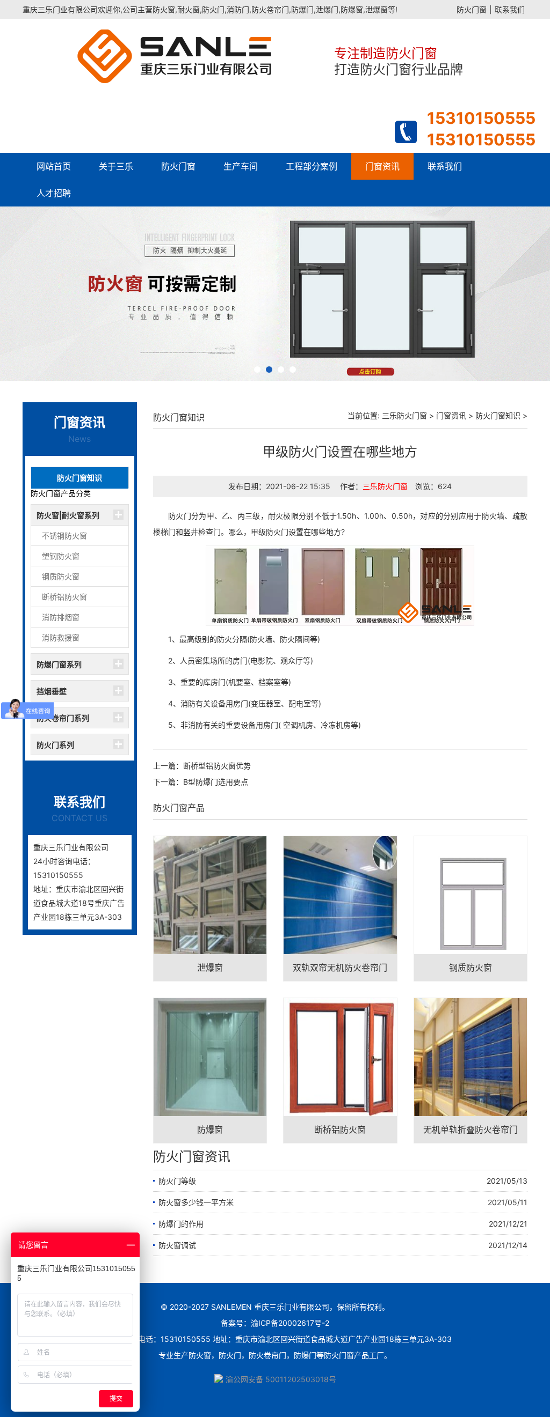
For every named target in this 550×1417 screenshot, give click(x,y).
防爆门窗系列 (59, 664)
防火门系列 (55, 744)
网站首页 (54, 166)
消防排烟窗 (60, 617)
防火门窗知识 (79, 477)
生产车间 (240, 166)
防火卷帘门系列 (63, 717)
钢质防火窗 (60, 576)
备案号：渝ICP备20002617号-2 (275, 1322)
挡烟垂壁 (52, 691)
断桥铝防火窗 (64, 596)
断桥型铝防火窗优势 (217, 765)
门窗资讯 (382, 166)
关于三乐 (116, 166)
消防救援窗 (60, 637)
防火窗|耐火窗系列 (68, 515)
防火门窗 (472, 9)
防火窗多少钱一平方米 (196, 1202)
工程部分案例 (311, 166)
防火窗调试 (177, 1245)
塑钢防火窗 (60, 555)
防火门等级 (177, 1180)
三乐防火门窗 (404, 415)
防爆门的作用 (181, 1223)
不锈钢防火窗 (64, 535)
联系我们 (510, 9)
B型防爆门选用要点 (215, 781)
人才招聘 (54, 193)
